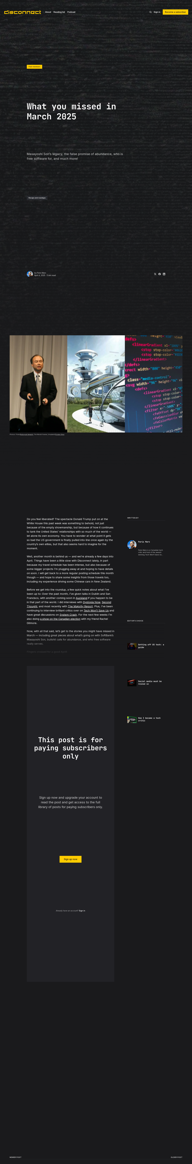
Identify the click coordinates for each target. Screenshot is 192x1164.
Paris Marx (41, 273)
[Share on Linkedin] (163, 274)
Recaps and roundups (37, 198)
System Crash (68, 614)
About (48, 12)
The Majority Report (80, 606)
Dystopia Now (91, 602)
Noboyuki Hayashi (26, 434)
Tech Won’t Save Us (96, 610)
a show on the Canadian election (60, 618)
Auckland (81, 598)
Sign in (157, 12)
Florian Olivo (59, 434)
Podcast (71, 12)
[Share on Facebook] (158, 274)
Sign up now (70, 859)
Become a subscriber (175, 12)
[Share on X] (154, 274)
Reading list (59, 12)
